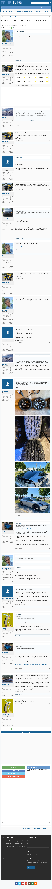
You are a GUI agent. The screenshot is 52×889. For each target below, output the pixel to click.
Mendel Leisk (7, 43)
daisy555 (17, 143)
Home (23, 828)
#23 (49, 125)
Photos (28, 848)
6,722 (4, 538)
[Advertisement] (32, 46)
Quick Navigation (34, 854)
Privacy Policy (45, 828)
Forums (28, 846)
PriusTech (5, 685)
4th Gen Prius (11, 11)
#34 (49, 548)
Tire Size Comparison (20, 246)
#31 (49, 342)
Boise (12, 82)
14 (10, 691)
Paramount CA (10, 539)
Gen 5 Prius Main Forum (11, 25)
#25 (49, 172)
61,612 (3, 50)
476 (4, 175)
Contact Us (27, 828)
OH (12, 177)
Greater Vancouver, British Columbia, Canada (8, 53)
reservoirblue (18, 606)
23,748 (3, 634)
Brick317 (16, 518)
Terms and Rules (37, 828)
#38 (49, 668)
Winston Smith (7, 169)
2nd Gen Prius (25, 11)
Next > (16, 27)
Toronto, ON (10, 348)
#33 (49, 515)
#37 (49, 632)
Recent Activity (45, 11)
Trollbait (5, 628)
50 (3, 346)
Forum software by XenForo (26, 886)
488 (4, 123)
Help (32, 828)
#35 (49, 582)
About (28, 843)
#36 (49, 604)
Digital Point (31, 885)
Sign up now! (13, 767)
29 (3, 80)
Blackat (5, 117)
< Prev (7, 27)
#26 (49, 189)
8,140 (4, 225)
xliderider (17, 60)
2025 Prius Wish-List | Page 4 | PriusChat (23, 528)
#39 (49, 691)
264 (4, 691)
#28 (49, 251)
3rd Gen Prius (18, 11)
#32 (49, 373)
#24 (49, 140)
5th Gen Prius (4, 11)
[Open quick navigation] (49, 17)
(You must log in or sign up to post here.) (43, 729)
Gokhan (5, 532)
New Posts (38, 11)
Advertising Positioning (23, 885)
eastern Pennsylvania (9, 637)
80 (10, 50)
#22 (49, 85)
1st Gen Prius (32, 11)
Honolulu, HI (10, 226)
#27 (49, 236)
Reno (12, 692)
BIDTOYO (5, 74)
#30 (49, 302)
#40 (49, 703)
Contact (28, 851)
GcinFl (16, 253)
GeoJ (21, 25)
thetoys (5, 340)
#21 (49, 57)
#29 (49, 278)
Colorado (11, 125)
